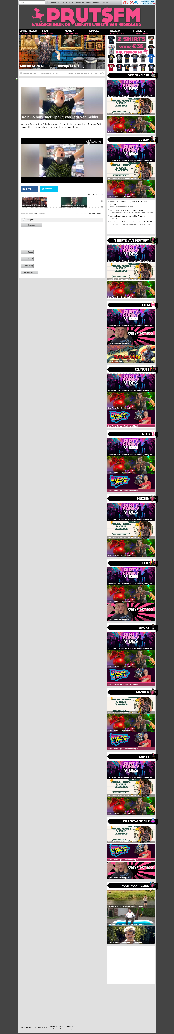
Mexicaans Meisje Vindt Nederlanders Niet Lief (40, 73)
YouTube (105, 3)
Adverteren (53, 1026)
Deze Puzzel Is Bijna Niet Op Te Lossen (130, 216)
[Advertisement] (131, 965)
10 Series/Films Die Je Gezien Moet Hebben (137, 222)
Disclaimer (56, 1029)
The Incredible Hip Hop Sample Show (50, 66)
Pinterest (96, 3)
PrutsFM (44, 1027)
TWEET (48, 189)
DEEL (29, 189)
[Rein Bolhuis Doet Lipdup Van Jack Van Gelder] (62, 119)
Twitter (88, 3)
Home (53, 3)
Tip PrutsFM (69, 1026)
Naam (30, 252)
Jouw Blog (29, 266)
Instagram (80, 3)
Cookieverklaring (66, 1029)
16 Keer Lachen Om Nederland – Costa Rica (84, 73)
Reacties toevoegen (94, 213)
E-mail (30, 259)
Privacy (61, 3)
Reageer (31, 225)
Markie (36, 213)
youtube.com (98, 194)
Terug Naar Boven (25, 1027)
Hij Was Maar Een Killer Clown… (133, 210)
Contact (60, 1026)
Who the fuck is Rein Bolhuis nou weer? (41, 124)
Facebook (70, 3)
